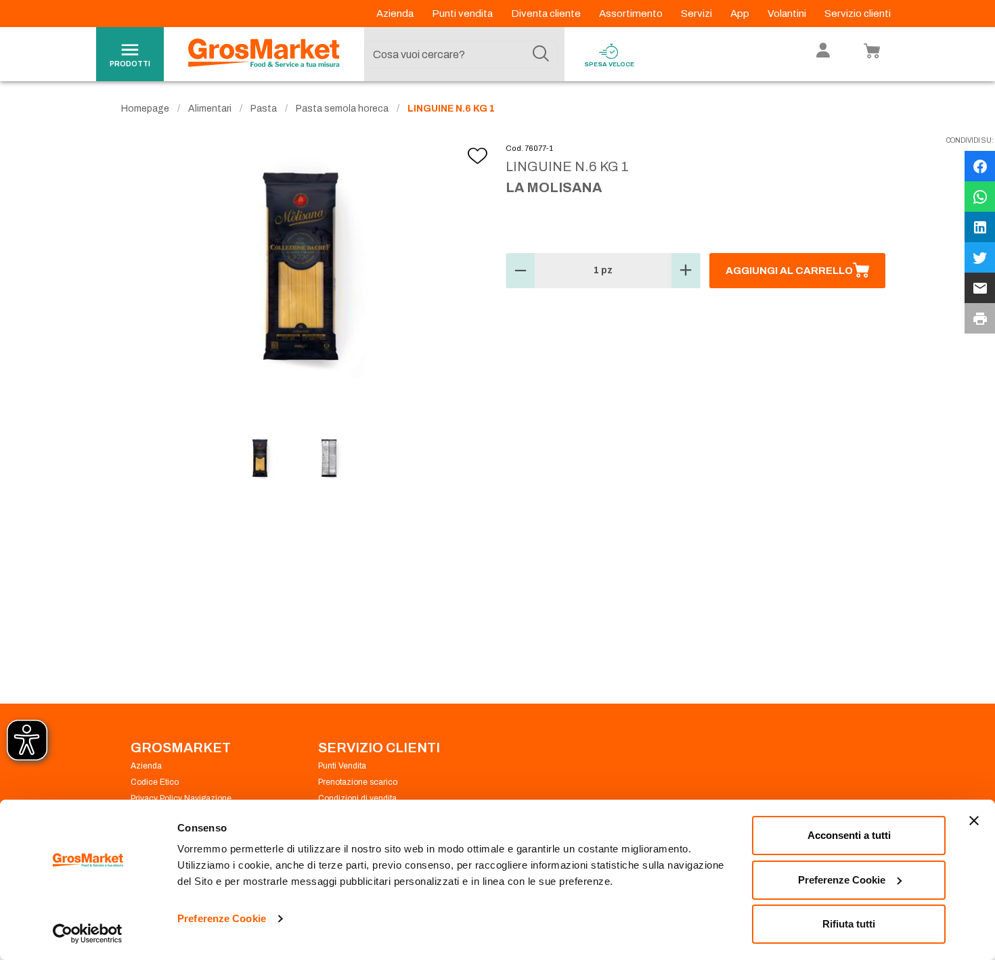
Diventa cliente (547, 13)
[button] (520, 270)
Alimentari (209, 109)
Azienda (396, 13)
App (740, 13)
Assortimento (632, 13)
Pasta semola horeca (342, 109)
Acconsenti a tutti (849, 835)
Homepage (145, 109)
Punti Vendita (342, 766)
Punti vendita (463, 13)
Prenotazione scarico (357, 782)
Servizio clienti (857, 13)
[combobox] (461, 54)
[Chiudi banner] (974, 820)
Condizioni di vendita (357, 798)
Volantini (788, 13)
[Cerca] (541, 54)
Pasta (263, 109)
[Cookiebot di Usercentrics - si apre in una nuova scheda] (87, 933)
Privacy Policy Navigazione (181, 798)
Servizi (697, 13)
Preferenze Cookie (221, 918)
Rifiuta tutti (848, 924)
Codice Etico (155, 782)
